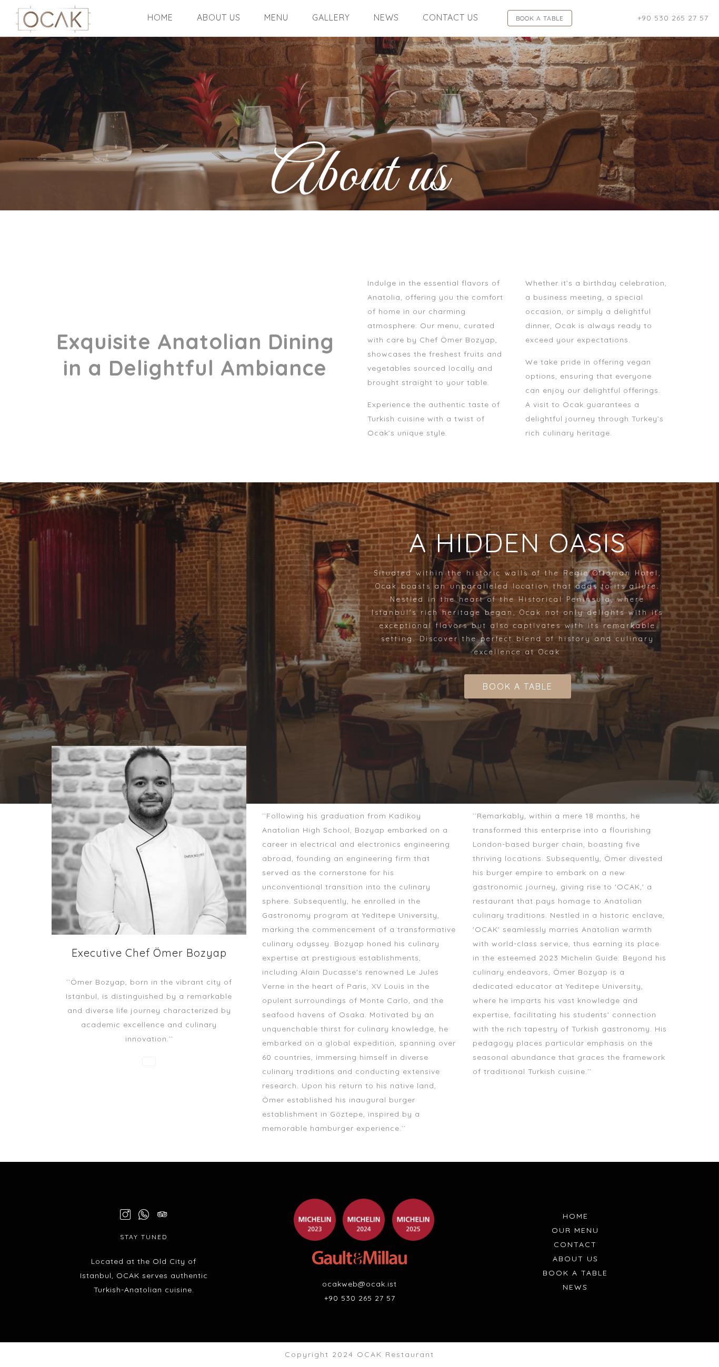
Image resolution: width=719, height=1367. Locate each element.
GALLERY (331, 17)
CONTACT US (450, 17)
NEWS (386, 17)
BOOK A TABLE (540, 18)
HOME (160, 17)
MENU (276, 17)
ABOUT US (219, 17)
